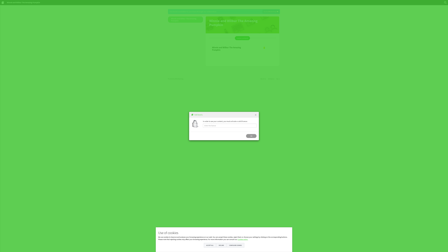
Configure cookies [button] (235, 245)
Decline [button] (221, 245)
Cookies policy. (243, 239)
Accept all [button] (210, 245)
